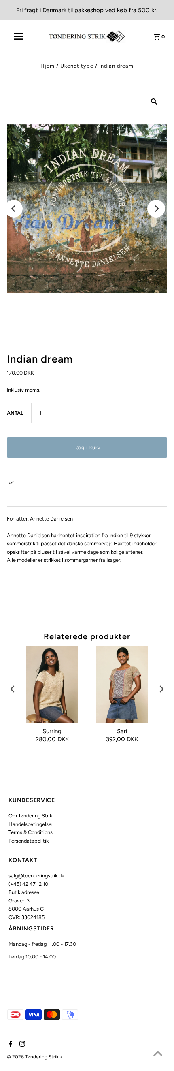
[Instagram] (21, 1045)
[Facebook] (9, 1045)
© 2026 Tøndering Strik (33, 1057)
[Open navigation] (24, 36)
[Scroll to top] (158, 1055)
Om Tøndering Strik (30, 816)
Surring (52, 731)
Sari (122, 731)
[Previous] (14, 209)
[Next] (156, 209)
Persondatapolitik (28, 841)
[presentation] (12, 689)
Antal (15, 413)
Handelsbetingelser (30, 824)
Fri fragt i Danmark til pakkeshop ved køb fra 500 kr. (86, 10)
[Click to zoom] (154, 101)
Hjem (47, 66)
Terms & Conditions (30, 832)
